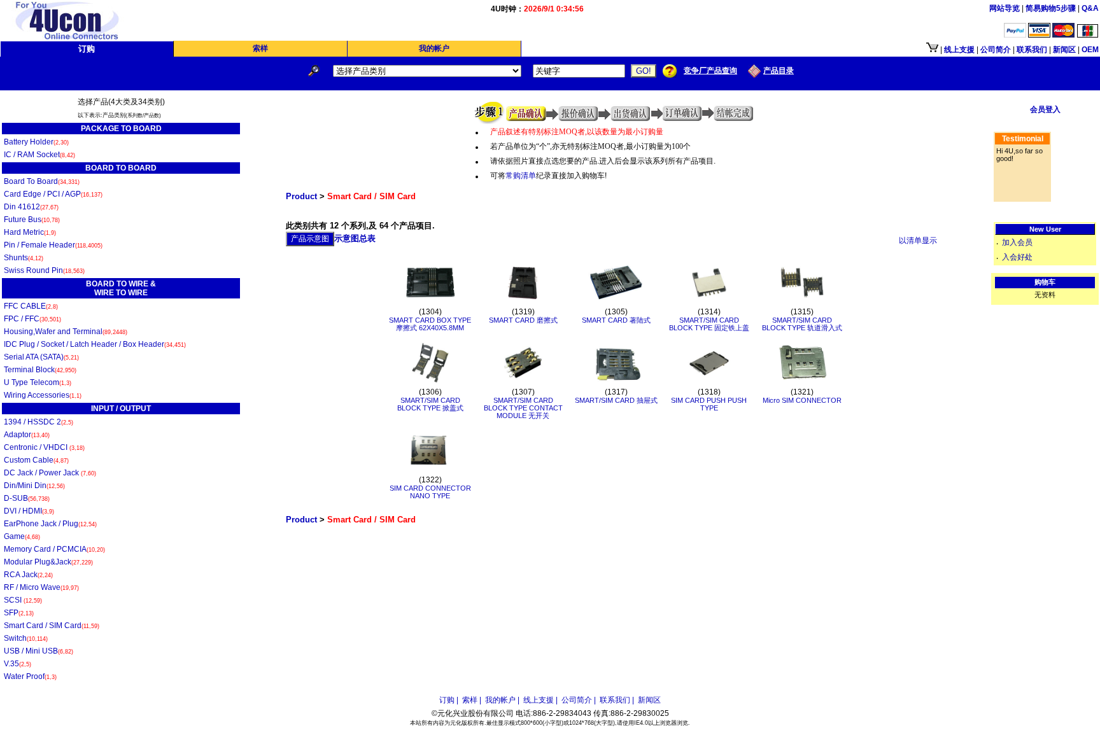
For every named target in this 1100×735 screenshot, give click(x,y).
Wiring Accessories (42, 395)
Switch (26, 638)
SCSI (23, 600)
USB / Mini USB (38, 651)
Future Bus (32, 219)
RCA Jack (28, 574)
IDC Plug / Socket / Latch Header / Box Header (95, 344)
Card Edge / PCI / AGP (53, 194)
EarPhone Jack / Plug (50, 523)
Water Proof (30, 676)
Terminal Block (40, 369)
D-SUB (27, 498)
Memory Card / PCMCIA (54, 549)
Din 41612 (31, 206)
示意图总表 (355, 238)
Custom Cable (36, 460)
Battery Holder (36, 141)
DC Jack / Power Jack (50, 472)
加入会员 (1017, 242)
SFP (19, 612)
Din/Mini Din (34, 485)
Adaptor (27, 434)
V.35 (17, 663)
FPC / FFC (32, 318)
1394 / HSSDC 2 (38, 421)
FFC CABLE (31, 306)
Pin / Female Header (53, 245)
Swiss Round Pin (44, 270)
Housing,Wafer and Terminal (65, 331)
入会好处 (1017, 257)
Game (22, 536)
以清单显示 (918, 240)
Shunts (23, 257)
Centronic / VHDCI (44, 447)
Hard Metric (30, 232)
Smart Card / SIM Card (51, 625)
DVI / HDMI (29, 511)
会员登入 (1045, 109)
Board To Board (42, 181)
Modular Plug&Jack (48, 561)
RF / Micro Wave (41, 587)
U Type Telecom (37, 382)
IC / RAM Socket (39, 154)
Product (301, 196)
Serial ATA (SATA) (41, 357)
